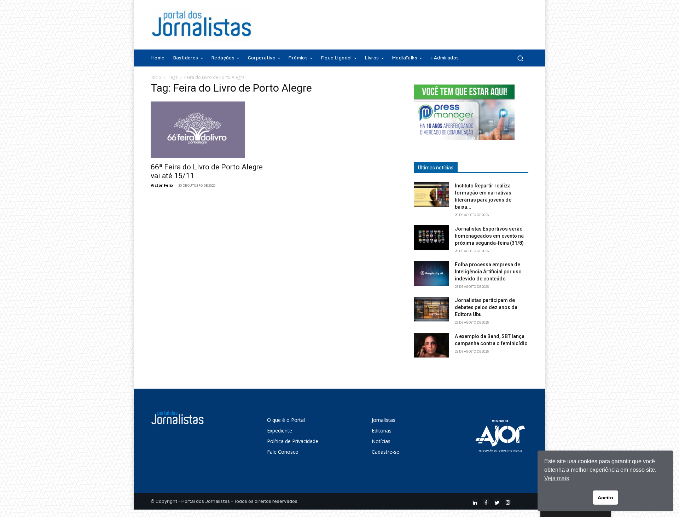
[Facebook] (486, 502)
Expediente (279, 430)
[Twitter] (497, 502)
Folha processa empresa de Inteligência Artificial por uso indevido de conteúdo (488, 271)
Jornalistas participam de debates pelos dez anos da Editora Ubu (486, 307)
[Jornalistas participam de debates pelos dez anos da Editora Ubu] (431, 309)
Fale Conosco (282, 451)
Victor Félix (162, 185)
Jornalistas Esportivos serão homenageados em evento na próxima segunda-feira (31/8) (489, 236)
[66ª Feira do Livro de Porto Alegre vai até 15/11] (208, 129)
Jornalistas (383, 420)
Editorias (381, 430)
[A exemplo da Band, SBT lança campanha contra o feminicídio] (431, 345)
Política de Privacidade (292, 441)
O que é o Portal (286, 420)
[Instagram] (508, 502)
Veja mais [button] (556, 478)
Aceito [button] (605, 497)
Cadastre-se (385, 451)
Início (156, 77)
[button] (520, 58)
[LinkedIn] (475, 502)
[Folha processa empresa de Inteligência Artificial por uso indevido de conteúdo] (431, 273)
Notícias (381, 441)
